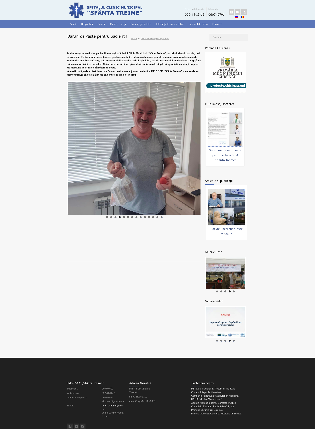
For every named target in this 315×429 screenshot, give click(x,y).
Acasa (134, 38)
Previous (62, 147)
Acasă (73, 24)
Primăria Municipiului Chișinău (207, 410)
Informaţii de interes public (170, 24)
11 (149, 217)
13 (157, 217)
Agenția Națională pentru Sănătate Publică (213, 403)
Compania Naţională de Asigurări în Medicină (214, 395)
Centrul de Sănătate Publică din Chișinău (212, 406)
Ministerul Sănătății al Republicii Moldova (213, 388)
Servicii (101, 24)
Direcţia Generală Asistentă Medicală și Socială (216, 413)
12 (153, 217)
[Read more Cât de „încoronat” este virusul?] (226, 207)
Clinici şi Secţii (118, 24)
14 (162, 217)
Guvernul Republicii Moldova (206, 392)
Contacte (217, 24)
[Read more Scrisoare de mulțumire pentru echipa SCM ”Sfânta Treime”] (225, 129)
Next (206, 147)
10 (145, 217)
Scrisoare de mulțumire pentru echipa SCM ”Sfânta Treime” (225, 155)
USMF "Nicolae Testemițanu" (206, 399)
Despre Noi (87, 24)
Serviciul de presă (198, 24)
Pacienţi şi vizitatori (141, 24)
